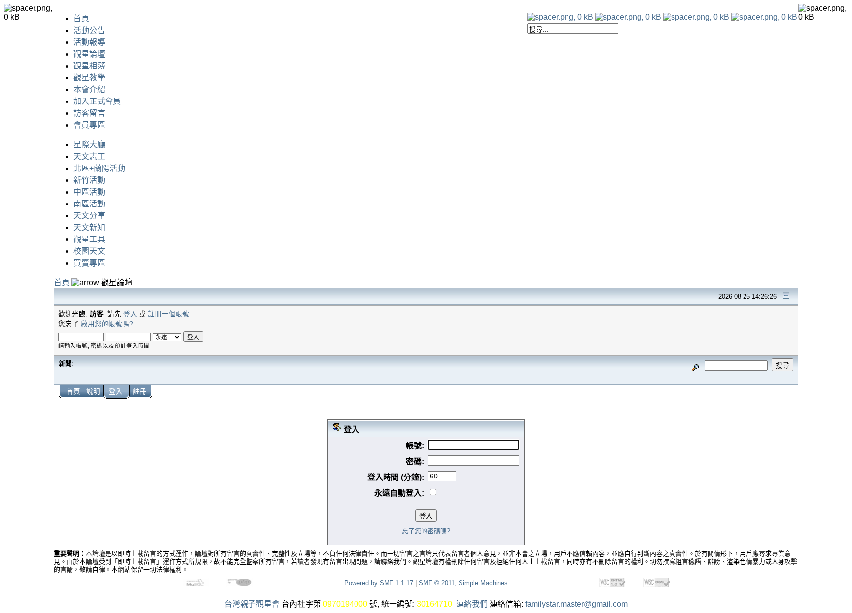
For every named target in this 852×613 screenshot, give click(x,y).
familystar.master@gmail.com (576, 604)
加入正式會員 (97, 101)
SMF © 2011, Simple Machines (463, 583)
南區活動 (89, 204)
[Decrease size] (628, 17)
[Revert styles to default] (764, 17)
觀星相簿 (89, 66)
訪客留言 (89, 113)
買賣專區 (89, 263)
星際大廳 (89, 144)
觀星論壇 (89, 54)
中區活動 (89, 192)
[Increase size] (696, 17)
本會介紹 (89, 89)
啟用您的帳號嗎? (107, 324)
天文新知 (89, 227)
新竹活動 (89, 180)
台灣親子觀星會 (252, 604)
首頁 (81, 18)
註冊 (139, 391)
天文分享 (89, 215)
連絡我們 (472, 604)
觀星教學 (89, 77)
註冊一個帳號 (168, 314)
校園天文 (89, 251)
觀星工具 (89, 239)
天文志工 (89, 156)
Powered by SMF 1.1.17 (378, 583)
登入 (130, 314)
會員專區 (89, 125)
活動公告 (89, 30)
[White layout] (560, 17)
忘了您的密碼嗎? (426, 531)
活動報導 (89, 42)
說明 (93, 391)
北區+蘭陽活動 (99, 168)
